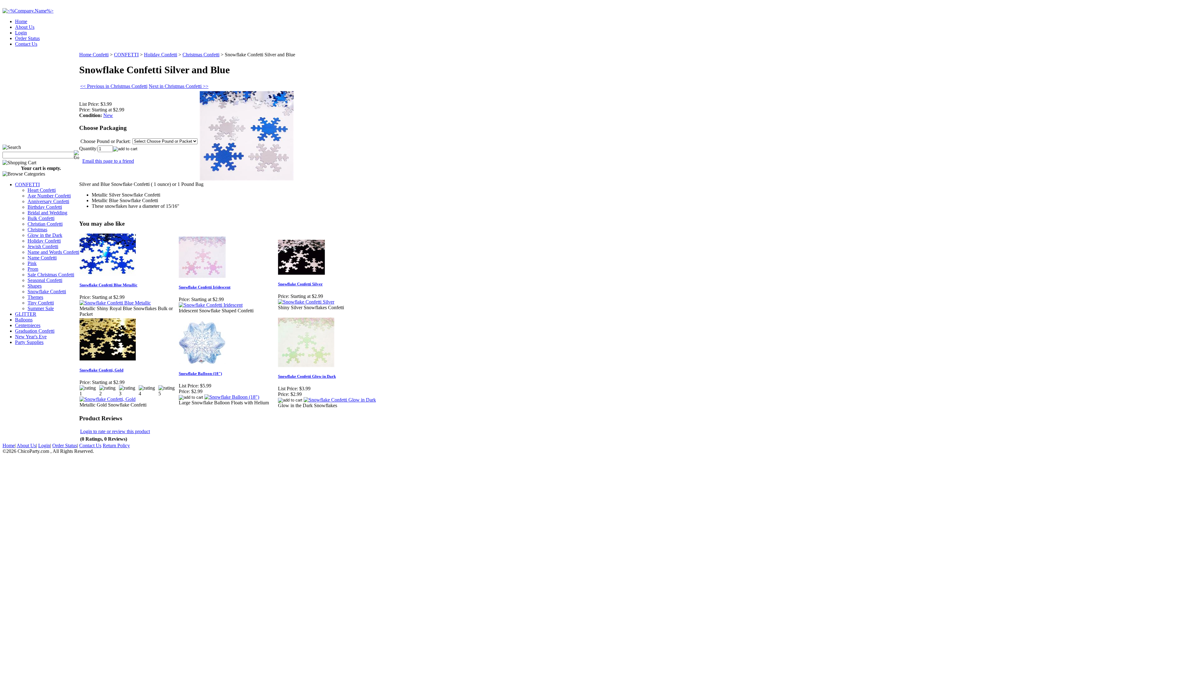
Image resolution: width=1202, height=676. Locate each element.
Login (21, 32)
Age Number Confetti (49, 195)
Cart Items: (1143, 42)
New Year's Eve (31, 336)
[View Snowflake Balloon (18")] (231, 397)
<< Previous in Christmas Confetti (113, 86)
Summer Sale (41, 308)
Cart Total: (1177, 42)
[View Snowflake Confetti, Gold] (108, 399)
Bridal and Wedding (47, 212)
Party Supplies (29, 342)
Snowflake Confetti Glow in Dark (307, 376)
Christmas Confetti (200, 54)
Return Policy (116, 445)
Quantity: (88, 148)
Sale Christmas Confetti (51, 274)
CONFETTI (27, 184)
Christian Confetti (45, 224)
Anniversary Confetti (48, 201)
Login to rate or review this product (115, 431)
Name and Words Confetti (53, 252)
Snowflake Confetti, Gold (101, 370)
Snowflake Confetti (47, 291)
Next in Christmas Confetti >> (178, 86)
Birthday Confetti (45, 207)
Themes (35, 297)
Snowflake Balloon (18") (200, 373)
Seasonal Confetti (45, 280)
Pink (32, 263)
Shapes (35, 286)
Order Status (27, 38)
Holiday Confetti (44, 240)
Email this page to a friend (108, 161)
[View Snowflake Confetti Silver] (306, 302)
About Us (24, 27)
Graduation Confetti (34, 331)
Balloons (24, 319)
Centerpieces (27, 325)
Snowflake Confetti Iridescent (204, 287)
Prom (33, 269)
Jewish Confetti (43, 246)
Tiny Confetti (41, 302)
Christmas (37, 229)
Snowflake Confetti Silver (300, 284)
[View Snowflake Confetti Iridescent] (211, 305)
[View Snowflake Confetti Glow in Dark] (340, 399)
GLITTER (25, 314)
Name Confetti (42, 257)
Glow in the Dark (45, 235)
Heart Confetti (42, 190)
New (108, 115)
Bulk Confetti (41, 218)
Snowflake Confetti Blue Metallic (108, 285)
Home (21, 21)
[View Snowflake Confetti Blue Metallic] (115, 302)
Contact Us (26, 44)
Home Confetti (94, 54)
